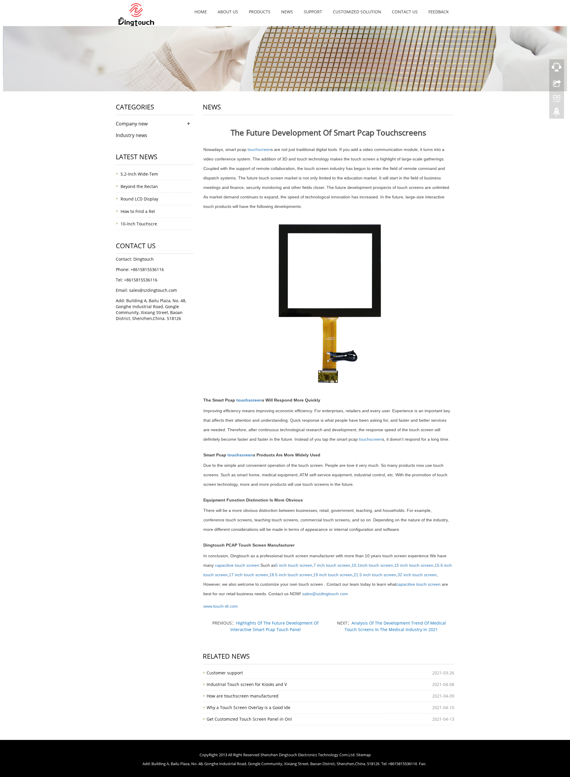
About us (228, 12)
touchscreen (259, 149)
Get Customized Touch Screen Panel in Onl (249, 719)
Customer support (225, 673)
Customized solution (357, 12)
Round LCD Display (139, 199)
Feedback (438, 12)
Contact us (405, 12)
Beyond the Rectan (139, 186)
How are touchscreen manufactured (242, 696)
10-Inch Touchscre (139, 224)
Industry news (131, 135)
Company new (132, 123)
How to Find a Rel (138, 211)
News (287, 12)
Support (313, 12)
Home (200, 12)
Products (259, 12)
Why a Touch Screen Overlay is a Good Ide (248, 707)
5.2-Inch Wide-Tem (139, 174)
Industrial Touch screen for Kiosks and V (247, 684)
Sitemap (363, 754)
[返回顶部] (556, 113)
